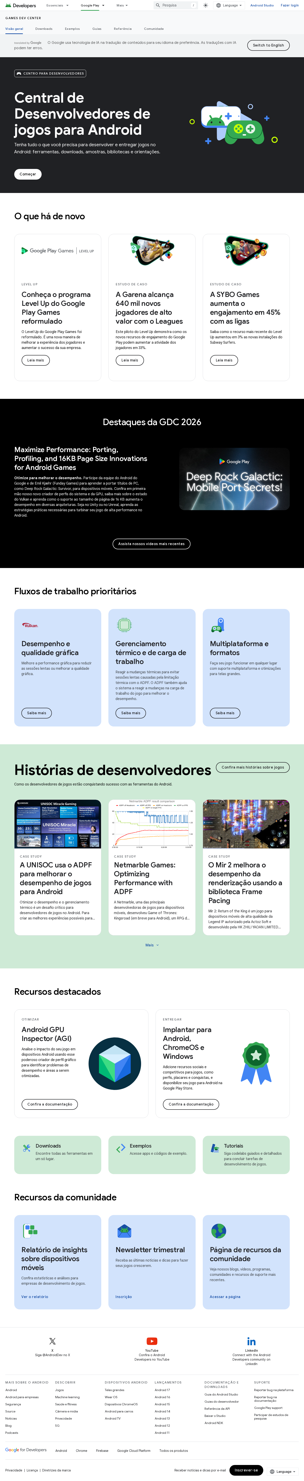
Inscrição (124, 1297)
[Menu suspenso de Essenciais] (69, 5)
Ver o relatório (34, 1297)
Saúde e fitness (66, 1404)
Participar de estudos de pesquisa (271, 1416)
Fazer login (290, 5)
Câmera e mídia (66, 1411)
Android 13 (162, 1418)
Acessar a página (225, 1297)
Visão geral (14, 29)
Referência (123, 29)
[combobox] (176, 5)
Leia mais (35, 360)
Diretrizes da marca (56, 1470)
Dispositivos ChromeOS (121, 1404)
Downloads (44, 29)
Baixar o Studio (215, 1416)
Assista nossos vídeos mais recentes (151, 544)
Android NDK (214, 1423)
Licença (32, 1470)
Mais (120, 5)
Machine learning (67, 1397)
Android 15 (162, 1404)
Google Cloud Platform (133, 1451)
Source (10, 1411)
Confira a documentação (49, 1104)
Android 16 (162, 1397)
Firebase (102, 1451)
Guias (96, 29)
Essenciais (55, 5)
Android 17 (162, 1390)
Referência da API (217, 1409)
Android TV (113, 1418)
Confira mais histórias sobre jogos (253, 767)
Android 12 (162, 1426)
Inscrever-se (246, 1470)
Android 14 (162, 1411)
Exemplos (72, 29)
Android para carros (119, 1411)
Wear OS (111, 1397)
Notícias (11, 1418)
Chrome (81, 1451)
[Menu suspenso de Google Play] (105, 5)
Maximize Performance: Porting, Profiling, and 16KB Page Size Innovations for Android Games (80, 458)
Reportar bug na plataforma (274, 1390)
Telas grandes (114, 1390)
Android (11, 1390)
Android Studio (262, 5)
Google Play (90, 5)
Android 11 (162, 1433)
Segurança (13, 1404)
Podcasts (11, 1433)
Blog (8, 1426)
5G (57, 1426)
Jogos (59, 1390)
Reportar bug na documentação (265, 1399)
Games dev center (23, 18)
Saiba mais (36, 713)
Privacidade (63, 1418)
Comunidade (154, 29)
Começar (28, 174)
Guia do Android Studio (221, 1394)
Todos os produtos (173, 1451)
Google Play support (268, 1408)
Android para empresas (22, 1397)
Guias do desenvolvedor (222, 1402)
